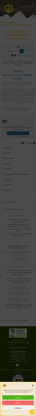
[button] (33, 385)
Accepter (18, 397)
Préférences (18, 408)
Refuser (18, 403)
